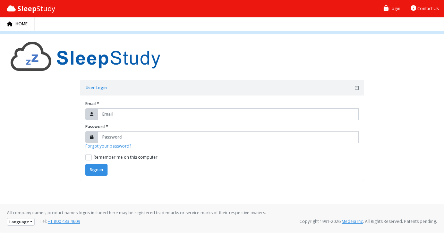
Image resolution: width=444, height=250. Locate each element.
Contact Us (427, 8)
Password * (96, 127)
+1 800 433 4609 (64, 221)
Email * (92, 104)
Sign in (96, 170)
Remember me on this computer (125, 157)
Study (36, 8)
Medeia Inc (352, 221)
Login (394, 8)
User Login (96, 88)
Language (19, 221)
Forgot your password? (108, 146)
